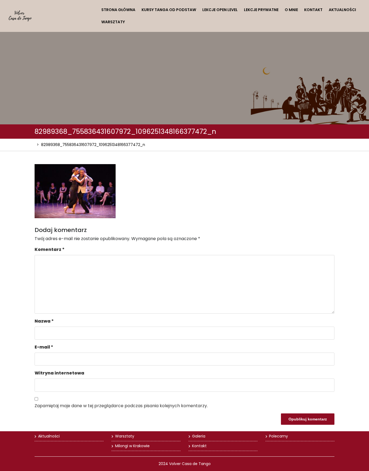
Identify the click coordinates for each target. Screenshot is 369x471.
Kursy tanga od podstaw (169, 9)
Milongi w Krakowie (132, 446)
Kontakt (313, 9)
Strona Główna (118, 9)
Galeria (198, 436)
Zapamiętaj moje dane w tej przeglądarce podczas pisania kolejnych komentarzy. (121, 406)
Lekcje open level (220, 9)
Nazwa (44, 321)
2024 (163, 463)
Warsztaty (113, 22)
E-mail (44, 347)
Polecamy (278, 436)
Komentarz (50, 249)
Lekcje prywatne (261, 9)
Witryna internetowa (59, 373)
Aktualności (342, 9)
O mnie (291, 9)
